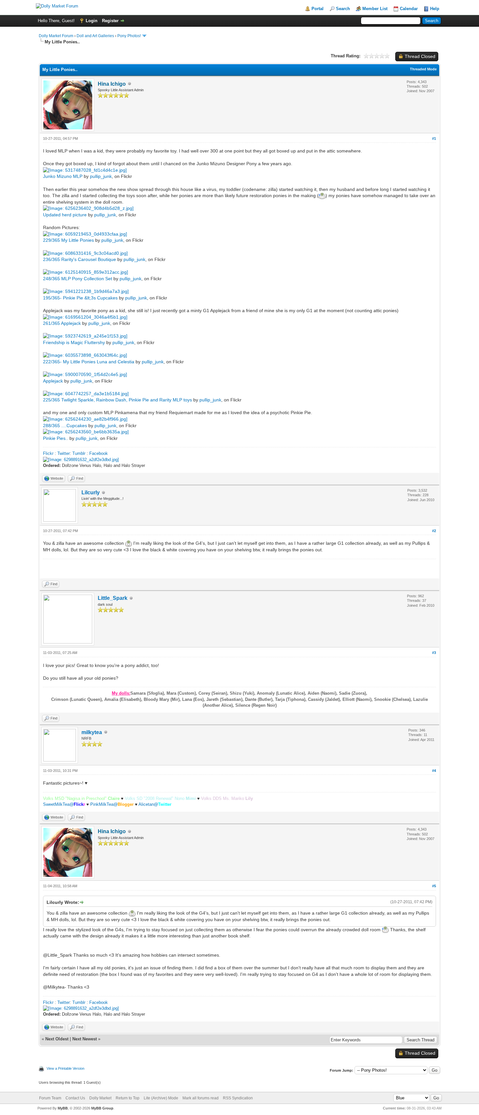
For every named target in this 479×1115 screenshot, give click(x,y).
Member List (374, 8)
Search (343, 8)
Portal (318, 8)
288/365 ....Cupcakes (65, 425)
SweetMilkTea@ (64, 804)
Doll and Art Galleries (95, 36)
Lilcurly (90, 492)
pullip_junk (101, 176)
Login (91, 20)
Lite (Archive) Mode (161, 1098)
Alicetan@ (154, 804)
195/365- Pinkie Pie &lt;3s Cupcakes (80, 297)
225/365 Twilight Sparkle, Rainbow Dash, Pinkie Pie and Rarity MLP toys (117, 399)
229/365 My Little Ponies (68, 240)
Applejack (53, 381)
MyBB (63, 1108)
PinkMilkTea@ (112, 804)
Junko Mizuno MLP (62, 176)
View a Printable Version (65, 1068)
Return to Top (127, 1098)
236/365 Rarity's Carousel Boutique (79, 259)
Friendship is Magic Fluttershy (74, 342)
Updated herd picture (65, 214)
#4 (434, 771)
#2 (434, 531)
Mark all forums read (200, 1098)
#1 (434, 138)
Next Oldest (56, 1038)
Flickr (48, 453)
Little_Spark (112, 598)
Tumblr (78, 453)
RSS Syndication (238, 1098)
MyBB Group (102, 1108)
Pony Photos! (129, 36)
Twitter (63, 453)
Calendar (409, 8)
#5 (434, 886)
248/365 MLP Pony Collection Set (77, 278)
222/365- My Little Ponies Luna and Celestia (88, 361)
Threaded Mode (423, 69)
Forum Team (50, 1098)
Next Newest (84, 1038)
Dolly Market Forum (56, 36)
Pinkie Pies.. (55, 438)
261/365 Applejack (62, 323)
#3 (434, 653)
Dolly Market (100, 1098)
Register (110, 20)
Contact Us (75, 1098)
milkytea (91, 732)
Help (434, 8)
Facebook (98, 453)
